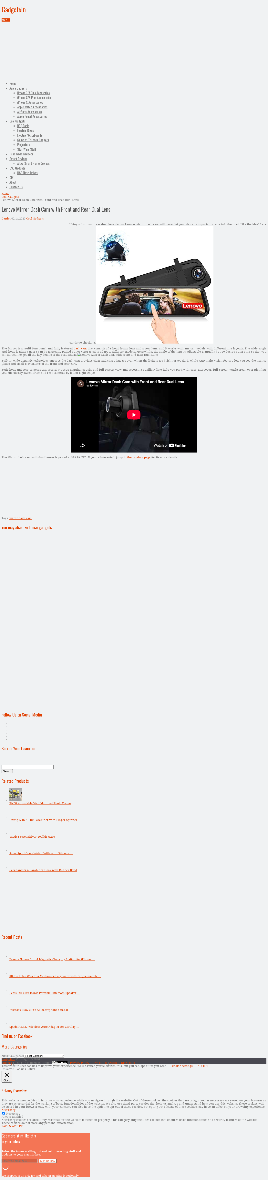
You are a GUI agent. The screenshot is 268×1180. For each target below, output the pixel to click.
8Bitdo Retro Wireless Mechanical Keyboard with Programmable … (55, 976)
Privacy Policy (79, 1062)
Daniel (6, 218)
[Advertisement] (134, 51)
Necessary (13, 1113)
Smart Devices (18, 158)
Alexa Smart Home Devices (33, 163)
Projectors (23, 144)
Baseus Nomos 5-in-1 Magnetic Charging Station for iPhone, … (52, 959)
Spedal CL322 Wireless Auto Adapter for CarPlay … (44, 1026)
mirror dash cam (20, 518)
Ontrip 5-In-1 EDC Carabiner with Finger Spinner (43, 820)
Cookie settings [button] (182, 1066)
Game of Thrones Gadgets (33, 140)
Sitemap (7, 1062)
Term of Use (99, 1062)
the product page (138, 457)
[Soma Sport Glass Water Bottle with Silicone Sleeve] (15, 850)
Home (12, 83)
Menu (6, 20)
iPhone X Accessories (30, 102)
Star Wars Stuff (26, 149)
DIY (11, 177)
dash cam (80, 348)
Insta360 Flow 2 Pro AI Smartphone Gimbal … (40, 1009)
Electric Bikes (25, 130)
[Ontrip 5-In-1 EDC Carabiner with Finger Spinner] (15, 816)
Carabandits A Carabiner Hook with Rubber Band (43, 870)
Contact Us (16, 187)
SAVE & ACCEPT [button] (12, 1126)
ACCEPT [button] (203, 1066)
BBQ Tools (23, 125)
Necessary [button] (8, 1109)
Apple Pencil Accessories (32, 116)
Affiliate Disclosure (122, 1062)
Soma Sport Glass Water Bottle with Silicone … (41, 853)
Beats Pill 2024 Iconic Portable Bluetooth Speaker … (44, 993)
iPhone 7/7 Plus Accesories (33, 93)
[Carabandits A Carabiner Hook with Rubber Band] (15, 867)
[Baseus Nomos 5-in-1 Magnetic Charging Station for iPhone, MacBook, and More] (15, 956)
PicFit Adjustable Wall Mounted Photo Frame (40, 803)
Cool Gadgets (17, 121)
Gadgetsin (14, 9)
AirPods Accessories (29, 111)
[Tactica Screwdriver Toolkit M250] (15, 833)
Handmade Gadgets (21, 154)
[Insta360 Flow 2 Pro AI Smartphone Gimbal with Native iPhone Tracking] (15, 1006)
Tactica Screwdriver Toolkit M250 (32, 836)
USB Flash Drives (27, 173)
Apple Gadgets (18, 88)
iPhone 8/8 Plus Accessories (34, 97)
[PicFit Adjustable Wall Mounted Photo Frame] (15, 800)
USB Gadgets (17, 168)
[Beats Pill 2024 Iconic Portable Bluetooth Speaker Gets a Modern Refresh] (15, 989)
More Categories (13, 1055)
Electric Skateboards (29, 135)
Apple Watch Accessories (32, 107)
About (12, 182)
